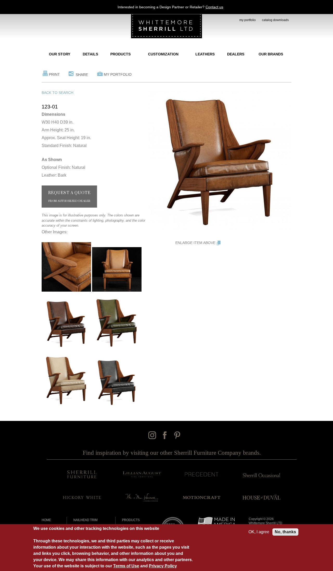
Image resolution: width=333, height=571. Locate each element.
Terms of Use (126, 566)
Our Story (59, 54)
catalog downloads (275, 20)
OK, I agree (258, 532)
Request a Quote (69, 196)
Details (90, 54)
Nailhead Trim (85, 520)
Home (46, 520)
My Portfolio (118, 74)
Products (120, 54)
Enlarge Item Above (195, 243)
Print (54, 74)
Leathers (205, 54)
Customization (163, 54)
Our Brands (271, 54)
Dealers (235, 54)
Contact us (214, 7)
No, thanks (285, 532)
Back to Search (57, 93)
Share (82, 75)
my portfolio (247, 20)
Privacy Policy (163, 566)
